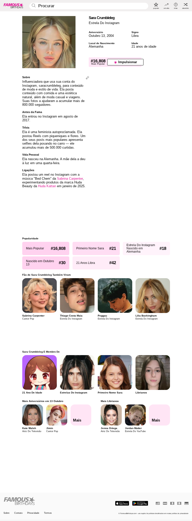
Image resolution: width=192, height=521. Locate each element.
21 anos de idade (144, 46)
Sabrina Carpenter (70, 178)
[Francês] (172, 503)
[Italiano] (179, 503)
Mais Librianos (110, 401)
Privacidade (33, 513)
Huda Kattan (47, 186)
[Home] (49, 501)
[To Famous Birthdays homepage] (13, 5)
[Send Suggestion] (88, 78)
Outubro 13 (97, 36)
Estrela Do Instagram (104, 23)
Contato (18, 513)
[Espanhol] (165, 503)
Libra (135, 36)
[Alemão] (186, 503)
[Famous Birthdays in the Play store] (140, 503)
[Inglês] (158, 503)
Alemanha (96, 46)
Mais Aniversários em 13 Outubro (42, 401)
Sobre (7, 513)
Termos (48, 513)
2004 (110, 36)
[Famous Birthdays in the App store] (122, 503)
